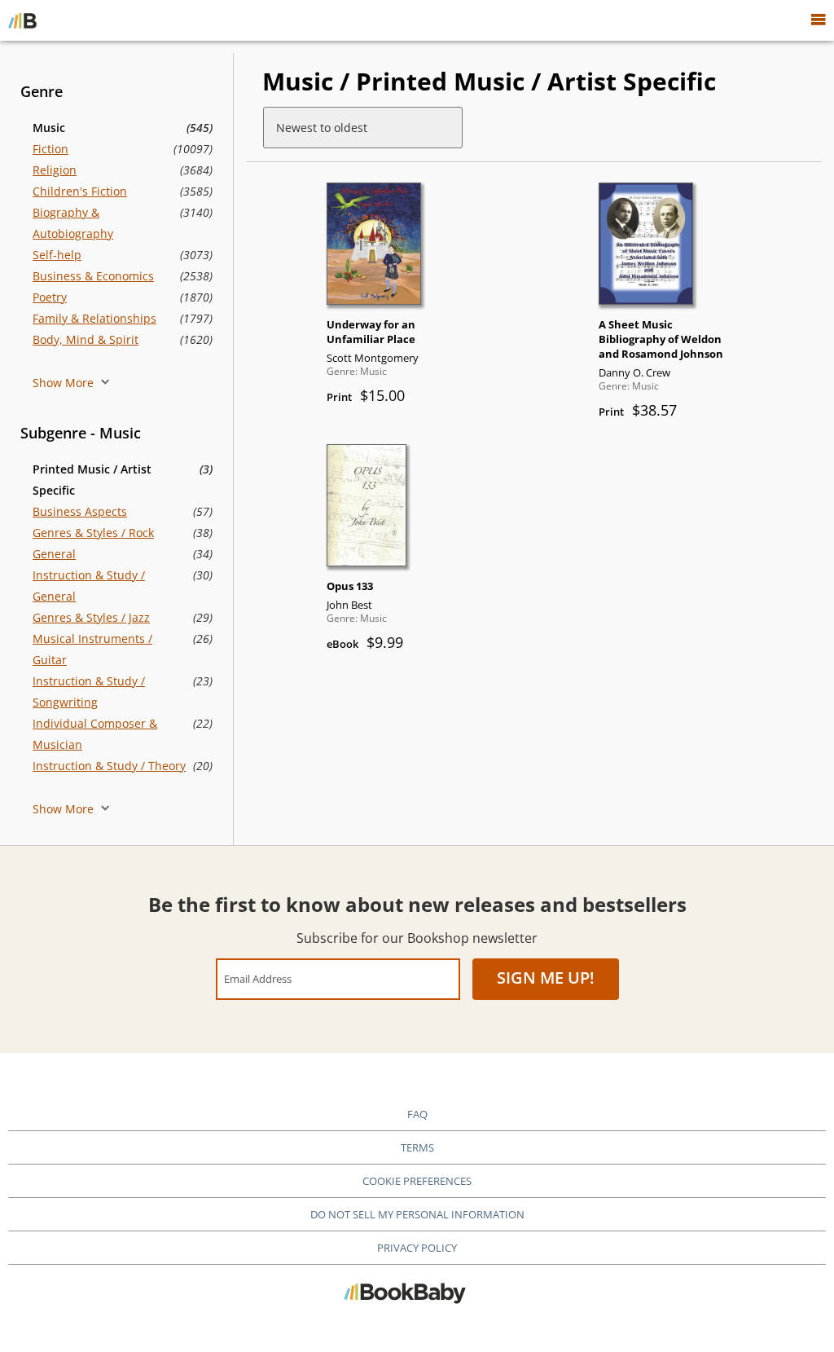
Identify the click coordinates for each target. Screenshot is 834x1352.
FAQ (417, 1114)
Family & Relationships (94, 318)
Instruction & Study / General (89, 585)
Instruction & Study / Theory (109, 765)
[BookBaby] (22, 20)
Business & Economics (93, 276)
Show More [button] (65, 382)
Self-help (57, 254)
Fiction (50, 148)
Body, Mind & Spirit (85, 339)
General (54, 553)
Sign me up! (546, 978)
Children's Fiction (80, 191)
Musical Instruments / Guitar (92, 649)
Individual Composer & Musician (95, 734)
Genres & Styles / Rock (93, 532)
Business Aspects (80, 511)
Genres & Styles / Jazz (91, 617)
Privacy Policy (417, 1247)
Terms (417, 1147)
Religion (55, 170)
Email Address (258, 978)
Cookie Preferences (417, 1181)
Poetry (50, 297)
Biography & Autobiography (73, 223)
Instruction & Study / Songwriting (89, 691)
